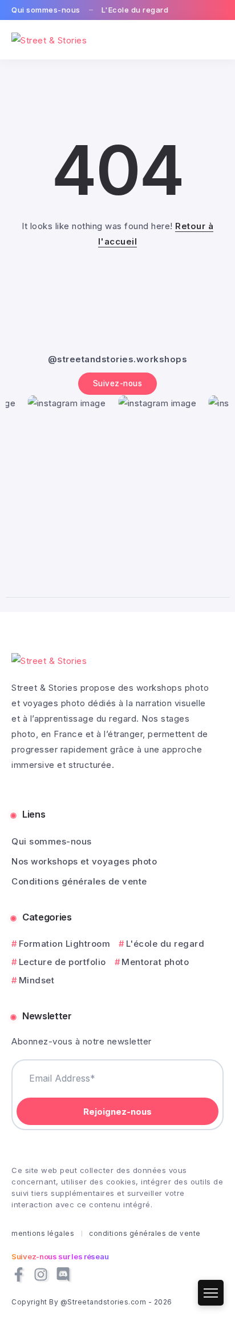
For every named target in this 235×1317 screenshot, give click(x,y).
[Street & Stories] (49, 39)
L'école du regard (165, 943)
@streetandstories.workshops (118, 359)
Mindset (36, 980)
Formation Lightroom (64, 943)
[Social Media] (18, 1274)
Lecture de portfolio (62, 961)
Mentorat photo (155, 961)
